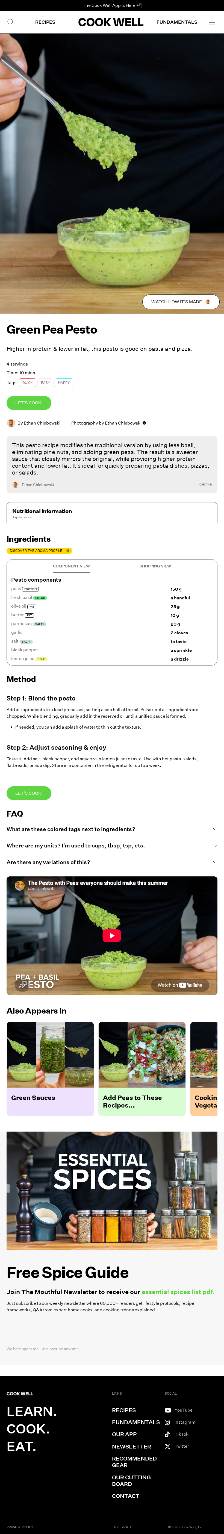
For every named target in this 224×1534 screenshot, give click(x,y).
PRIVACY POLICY (20, 1527)
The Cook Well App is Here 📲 (112, 5)
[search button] (10, 22)
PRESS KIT (122, 1527)
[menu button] (212, 22)
